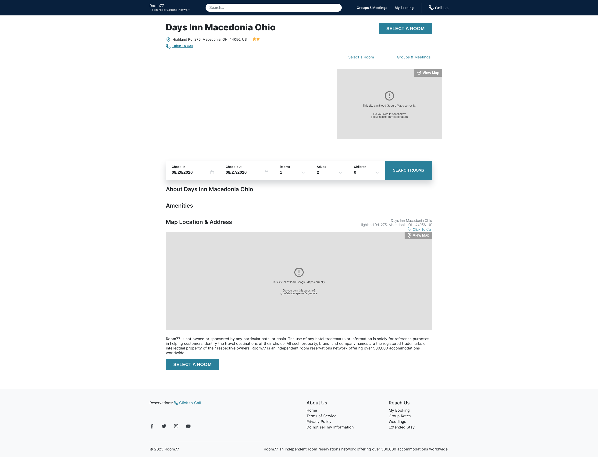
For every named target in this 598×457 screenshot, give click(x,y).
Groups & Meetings (372, 7)
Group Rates (400, 416)
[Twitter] (164, 427)
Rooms (285, 167)
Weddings (397, 421)
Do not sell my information (330, 427)
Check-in (178, 167)
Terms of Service (321, 416)
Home (311, 410)
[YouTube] (188, 427)
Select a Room (405, 28)
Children (360, 167)
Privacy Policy (318, 421)
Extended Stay (402, 427)
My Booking (404, 7)
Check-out (234, 167)
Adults (321, 167)
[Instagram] (176, 427)
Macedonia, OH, (215, 39)
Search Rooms (408, 170)
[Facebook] (152, 427)
